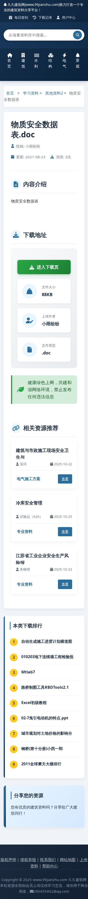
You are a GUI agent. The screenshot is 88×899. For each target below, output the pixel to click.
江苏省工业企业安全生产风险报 (42, 559)
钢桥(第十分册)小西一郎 (42, 748)
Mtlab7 (28, 672)
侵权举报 (28, 859)
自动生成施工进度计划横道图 (46, 641)
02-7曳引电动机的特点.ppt (44, 718)
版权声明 (8, 859)
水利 (36, 63)
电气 (64, 63)
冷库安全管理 (29, 503)
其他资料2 (54, 93)
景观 (77, 63)
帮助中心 (50, 866)
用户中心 (68, 17)
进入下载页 (48, 267)
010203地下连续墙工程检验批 (47, 656)
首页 (9, 63)
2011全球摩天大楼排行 (41, 764)
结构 (50, 63)
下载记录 (44, 17)
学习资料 (31, 93)
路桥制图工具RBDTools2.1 (45, 687)
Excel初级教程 (34, 702)
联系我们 (48, 859)
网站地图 (68, 859)
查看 (65, 478)
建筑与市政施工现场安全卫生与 (42, 453)
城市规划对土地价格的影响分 (46, 733)
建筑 (23, 63)
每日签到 (20, 17)
